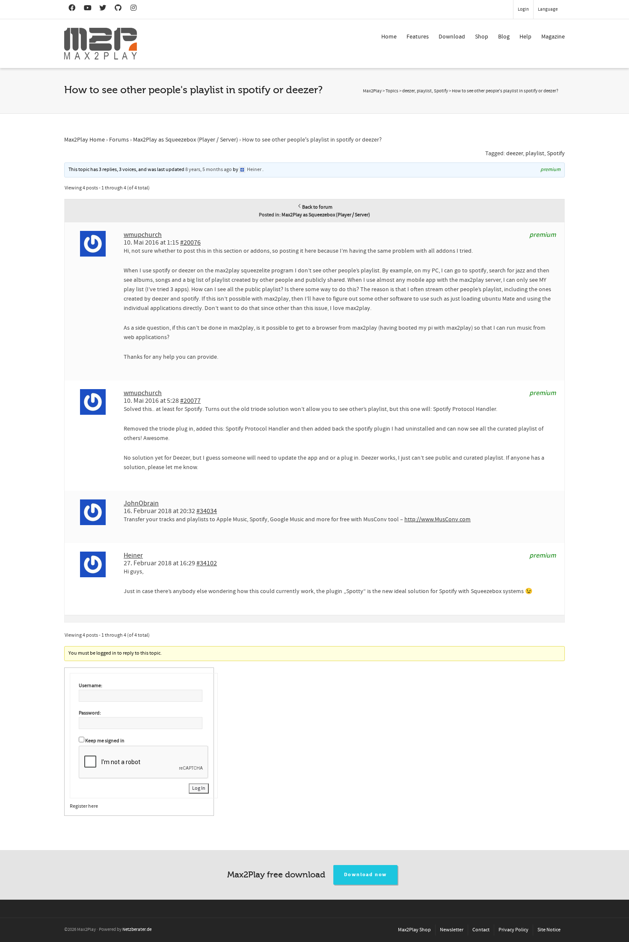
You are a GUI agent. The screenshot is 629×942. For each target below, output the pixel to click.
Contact (481, 930)
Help (525, 37)
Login (523, 9)
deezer (514, 153)
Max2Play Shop (414, 930)
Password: (90, 713)
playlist (534, 153)
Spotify (556, 153)
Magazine (553, 37)
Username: (90, 685)
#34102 (206, 563)
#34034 (206, 511)
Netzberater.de (136, 930)
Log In (198, 788)
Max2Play (372, 91)
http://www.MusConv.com (437, 519)
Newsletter (451, 930)
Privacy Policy (513, 930)
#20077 (190, 400)
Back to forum (317, 207)
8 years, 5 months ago (208, 169)
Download (452, 37)
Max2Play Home (84, 140)
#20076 (190, 242)
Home (389, 37)
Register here (84, 806)
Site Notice (549, 930)
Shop (481, 37)
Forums (119, 140)
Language (548, 9)
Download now (365, 874)
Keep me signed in (105, 741)
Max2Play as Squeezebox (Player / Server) (185, 140)
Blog (504, 37)
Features (417, 37)
